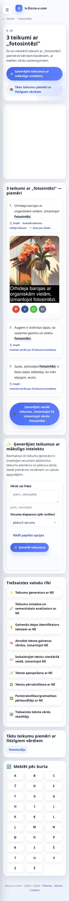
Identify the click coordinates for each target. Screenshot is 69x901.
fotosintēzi (22, 217)
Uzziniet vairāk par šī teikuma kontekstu (33, 349)
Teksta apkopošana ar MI (33, 673)
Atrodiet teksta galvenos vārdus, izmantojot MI (33, 643)
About (58, 885)
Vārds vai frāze (20, 486)
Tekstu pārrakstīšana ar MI (35, 684)
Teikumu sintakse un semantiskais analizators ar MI (35, 608)
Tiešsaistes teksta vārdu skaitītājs (33, 714)
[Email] (42, 309)
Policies (47, 885)
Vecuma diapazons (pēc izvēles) (32, 514)
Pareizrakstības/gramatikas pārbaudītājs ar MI (35, 698)
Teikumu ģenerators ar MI (34, 593)
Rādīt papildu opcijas (28, 535)
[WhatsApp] (33, 309)
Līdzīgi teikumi (18, 228)
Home (8, 18)
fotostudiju (17, 750)
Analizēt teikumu (32, 223)
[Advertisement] (34, 141)
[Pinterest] (16, 309)
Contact (35, 890)
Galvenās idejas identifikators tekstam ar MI (37, 627)
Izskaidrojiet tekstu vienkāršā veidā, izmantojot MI (37, 659)
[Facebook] (25, 309)
